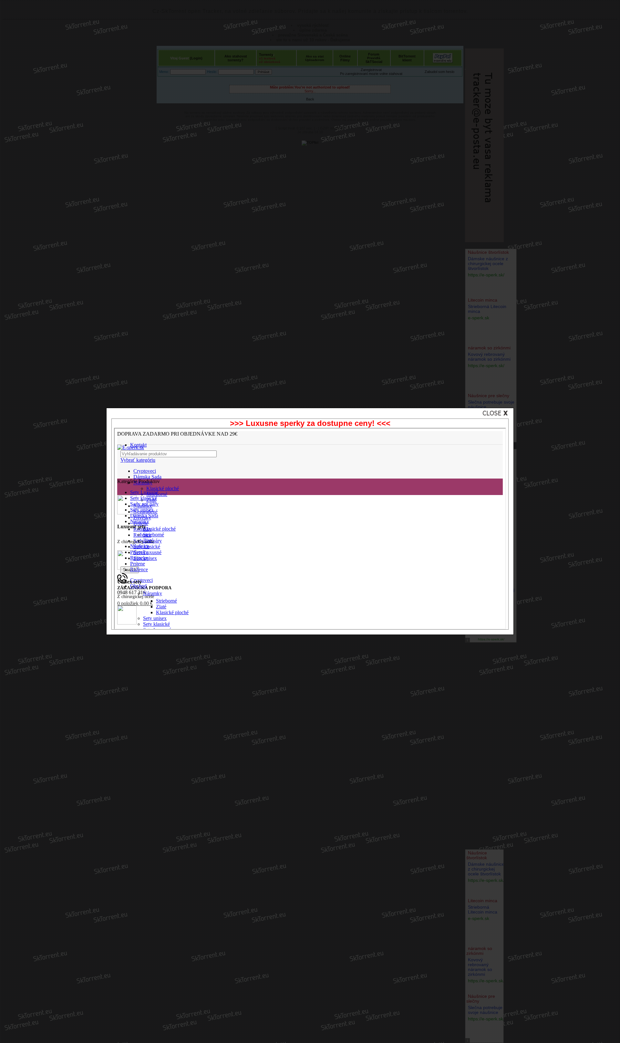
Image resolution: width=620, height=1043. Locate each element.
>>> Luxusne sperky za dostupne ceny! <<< (310, 423)
